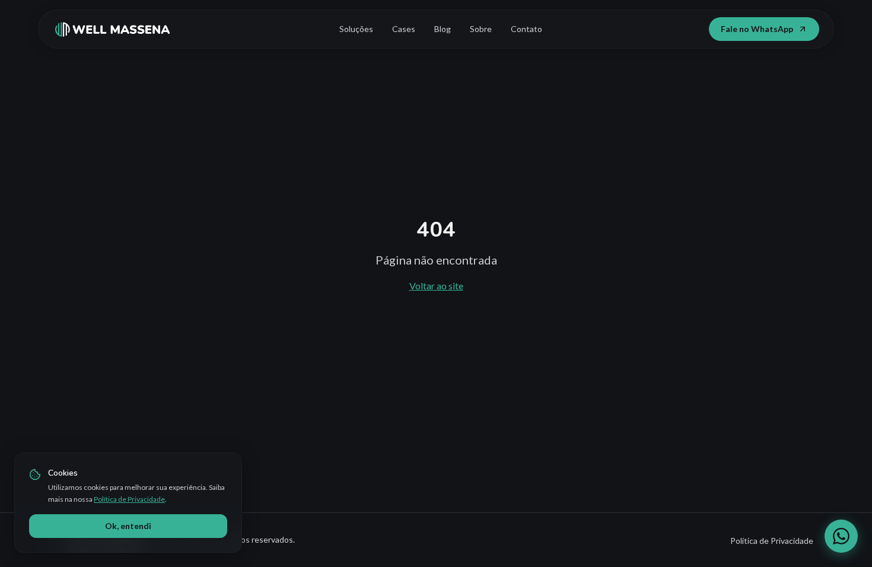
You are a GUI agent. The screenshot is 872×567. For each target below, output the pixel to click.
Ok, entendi (128, 526)
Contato (526, 29)
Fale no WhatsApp (757, 29)
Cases (403, 29)
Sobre (481, 29)
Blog (442, 29)
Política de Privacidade (129, 499)
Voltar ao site (436, 285)
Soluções (356, 29)
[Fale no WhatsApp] (841, 536)
